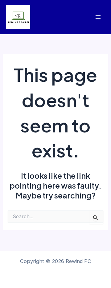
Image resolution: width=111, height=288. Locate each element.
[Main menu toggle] (98, 17)
